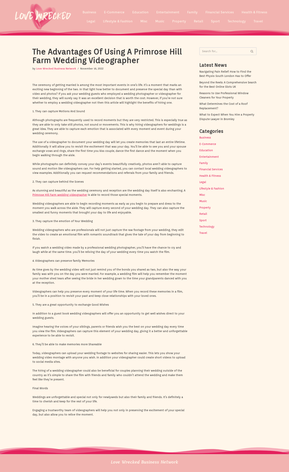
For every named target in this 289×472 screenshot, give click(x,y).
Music (159, 21)
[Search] (252, 51)
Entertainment (167, 12)
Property (179, 21)
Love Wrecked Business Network (56, 68)
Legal (91, 21)
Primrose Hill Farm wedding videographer (59, 194)
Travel (258, 21)
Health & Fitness (254, 12)
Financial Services (219, 12)
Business (89, 12)
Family (192, 12)
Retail (198, 21)
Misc (143, 21)
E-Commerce (114, 12)
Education (140, 12)
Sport (215, 21)
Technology (237, 21)
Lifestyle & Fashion (118, 21)
